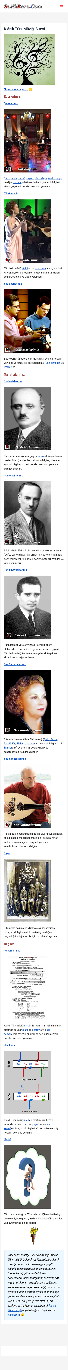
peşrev (30, 178)
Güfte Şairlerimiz (14, 475)
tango (59, 178)
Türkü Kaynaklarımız (16, 569)
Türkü (20, 743)
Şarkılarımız (11, 103)
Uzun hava (29, 743)
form (40, 456)
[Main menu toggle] (61, 6)
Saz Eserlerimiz (13, 283)
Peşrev (8, 366)
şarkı (25, 1029)
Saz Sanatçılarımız (15, 758)
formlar (17, 182)
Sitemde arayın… (16, 89)
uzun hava (40, 268)
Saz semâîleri (53, 362)
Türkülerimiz (11, 193)
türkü (25, 268)
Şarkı (6, 178)
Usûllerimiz (10, 1045)
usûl (26, 1120)
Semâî (7, 743)
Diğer (7, 853)
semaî (21, 178)
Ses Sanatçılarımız (15, 664)
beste (14, 178)
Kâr (13, 743)
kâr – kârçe (41, 178)
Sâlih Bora (14, 1314)
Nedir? (7, 1139)
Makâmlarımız (12, 950)
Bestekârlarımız (13, 381)
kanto (51, 178)
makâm (28, 1025)
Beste (53, 739)
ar (44, 456)
